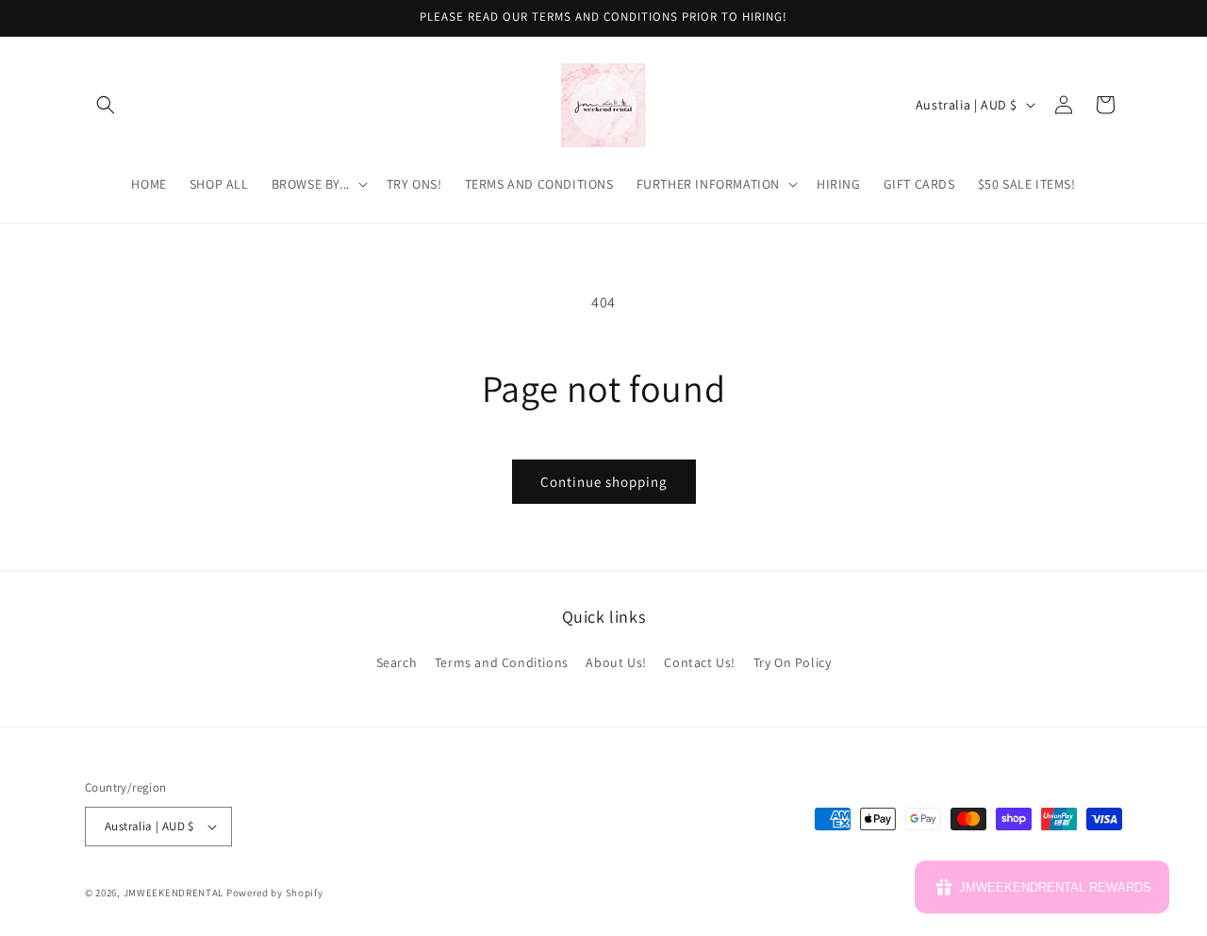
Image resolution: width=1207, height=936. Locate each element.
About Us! (616, 662)
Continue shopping (604, 482)
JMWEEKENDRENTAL (174, 892)
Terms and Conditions (502, 662)
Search (397, 662)
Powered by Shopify (274, 892)
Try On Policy (792, 662)
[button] (105, 104)
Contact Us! (700, 662)
